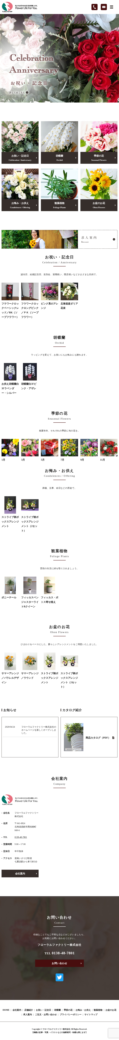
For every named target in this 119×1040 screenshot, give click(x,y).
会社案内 (20, 873)
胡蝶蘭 (59, 157)
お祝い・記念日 (20, 157)
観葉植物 (59, 205)
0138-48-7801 (21, 837)
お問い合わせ (59, 963)
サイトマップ (90, 1014)
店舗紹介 (28, 1010)
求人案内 (27, 1014)
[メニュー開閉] (111, 7)
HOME (6, 1010)
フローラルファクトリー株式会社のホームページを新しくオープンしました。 (38, 730)
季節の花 (98, 157)
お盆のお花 (99, 205)
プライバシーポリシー (71, 1014)
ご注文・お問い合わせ (46, 1014)
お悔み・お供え (20, 205)
